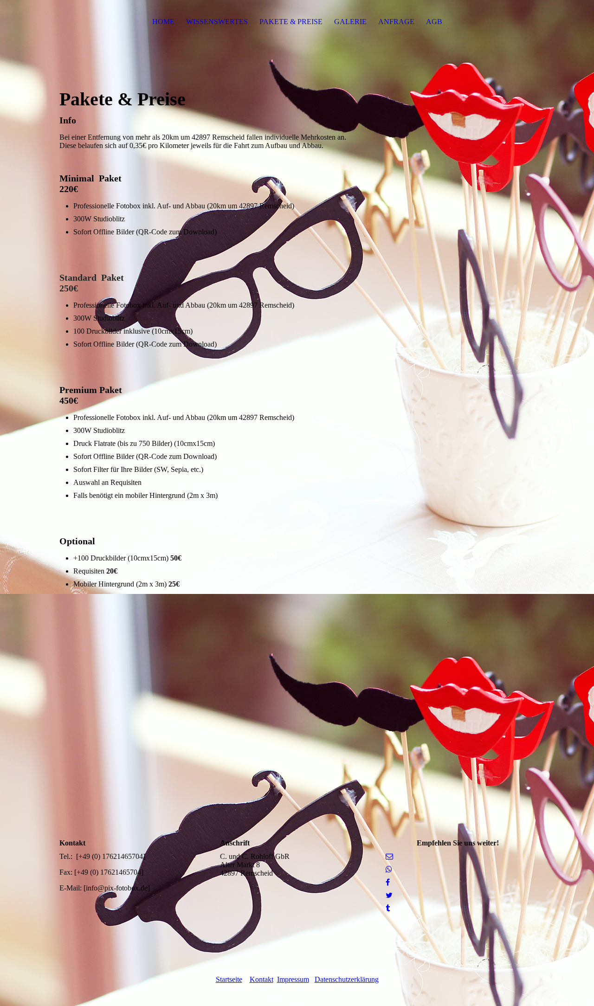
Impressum (293, 979)
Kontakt (261, 979)
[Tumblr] (388, 908)
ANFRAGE (396, 22)
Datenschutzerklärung (347, 979)
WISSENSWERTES (217, 22)
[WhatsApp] (389, 869)
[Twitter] (389, 895)
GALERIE (350, 22)
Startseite (229, 979)
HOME (163, 22)
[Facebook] (388, 882)
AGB (434, 22)
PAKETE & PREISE (291, 22)
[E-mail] (389, 856)
